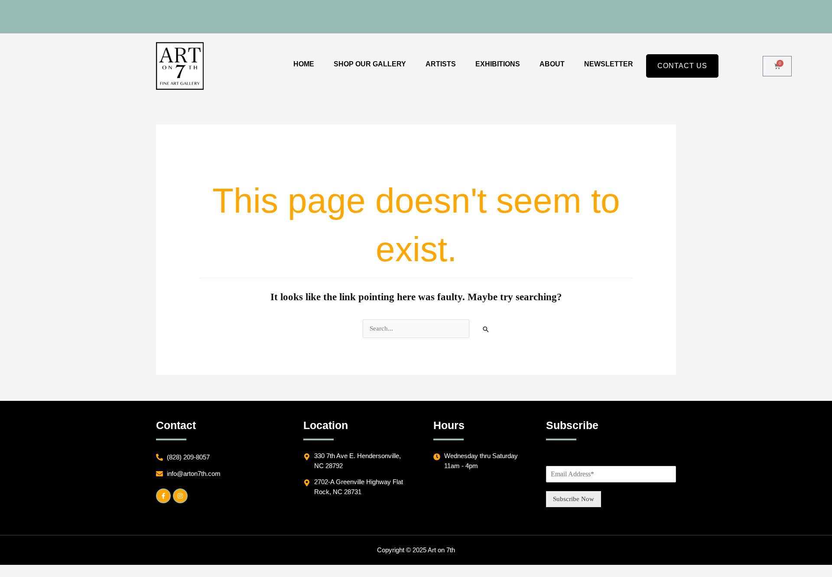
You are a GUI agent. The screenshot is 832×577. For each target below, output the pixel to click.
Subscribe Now (573, 498)
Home (303, 64)
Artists (441, 64)
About (552, 64)
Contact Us (682, 65)
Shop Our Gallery (370, 64)
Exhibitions (497, 64)
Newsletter (608, 64)
